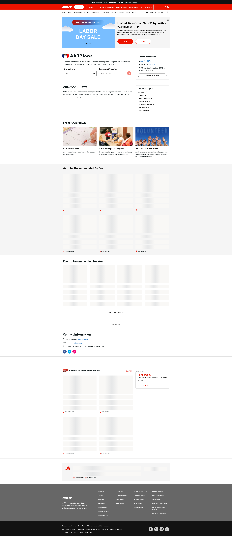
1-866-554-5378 (83, 339)
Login (164, 7)
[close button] (168, 19)
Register (157, 7)
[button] (167, 12)
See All (128, 371)
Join (125, 41)
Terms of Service (87, 526)
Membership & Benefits (106, 7)
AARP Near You (103, 515)
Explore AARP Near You (108, 69)
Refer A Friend (120, 503)
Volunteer (101, 499)
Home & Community (145, 104)
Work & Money (143, 110)
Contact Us (119, 491)
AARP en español (151, 12)
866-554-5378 (145, 61)
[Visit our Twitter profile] (69, 352)
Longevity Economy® (159, 513)
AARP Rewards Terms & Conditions (73, 529)
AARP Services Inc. (140, 507)
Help (159, 12)
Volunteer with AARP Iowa (146, 148)
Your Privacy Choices (77, 532)
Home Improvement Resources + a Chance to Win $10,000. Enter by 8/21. (114, 2)
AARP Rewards (147, 7)
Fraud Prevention (144, 98)
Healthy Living (143, 101)
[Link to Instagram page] (74, 352)
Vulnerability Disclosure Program (111, 529)
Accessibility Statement (101, 526)
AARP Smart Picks (121, 7)
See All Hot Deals (143, 386)
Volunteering (142, 107)
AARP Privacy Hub (74, 526)
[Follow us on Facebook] (65, 352)
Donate (100, 495)
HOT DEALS (143, 375)
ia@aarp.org (153, 64)
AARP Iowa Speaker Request (111, 148)
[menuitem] (64, 13)
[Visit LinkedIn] (167, 529)
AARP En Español (121, 495)
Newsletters (120, 499)
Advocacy (141, 92)
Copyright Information (92, 529)
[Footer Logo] (74, 497)
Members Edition (134, 7)
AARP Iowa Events (71, 148)
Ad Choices (65, 532)
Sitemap (64, 526)
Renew (143, 41)
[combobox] (115, 73)
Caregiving (142, 95)
